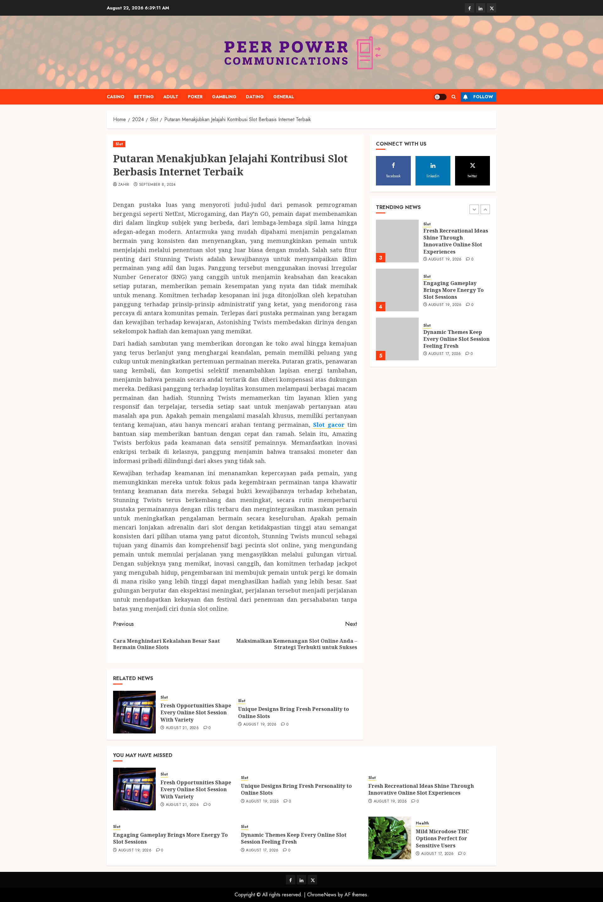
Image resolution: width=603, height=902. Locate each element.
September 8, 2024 (157, 184)
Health (422, 823)
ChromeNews (321, 894)
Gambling (224, 97)
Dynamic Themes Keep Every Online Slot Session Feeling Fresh (456, 339)
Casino (115, 97)
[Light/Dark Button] (440, 97)
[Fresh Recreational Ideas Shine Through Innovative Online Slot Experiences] (397, 241)
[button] (454, 97)
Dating (255, 97)
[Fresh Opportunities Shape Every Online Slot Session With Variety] (134, 712)
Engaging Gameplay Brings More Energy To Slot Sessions (453, 290)
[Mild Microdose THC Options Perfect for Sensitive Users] (389, 838)
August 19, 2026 (259, 724)
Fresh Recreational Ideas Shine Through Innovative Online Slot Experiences (455, 241)
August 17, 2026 (444, 354)
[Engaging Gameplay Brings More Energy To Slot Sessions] (397, 290)
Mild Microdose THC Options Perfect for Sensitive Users (442, 838)
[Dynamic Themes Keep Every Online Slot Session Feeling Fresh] (397, 339)
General (283, 97)
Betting (144, 97)
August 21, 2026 (182, 728)
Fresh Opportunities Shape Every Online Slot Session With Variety (195, 712)
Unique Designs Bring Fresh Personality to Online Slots (293, 712)
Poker (195, 97)
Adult (170, 97)
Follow (483, 97)
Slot (119, 144)
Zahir (123, 184)
